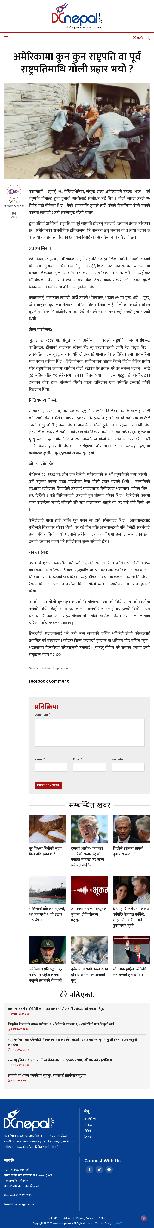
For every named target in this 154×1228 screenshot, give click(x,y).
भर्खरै (139, 38)
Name (40, 759)
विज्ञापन (67, 1218)
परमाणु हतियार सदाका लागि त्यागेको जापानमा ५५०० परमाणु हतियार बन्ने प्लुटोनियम (60, 1060)
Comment (42, 714)
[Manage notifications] (144, 1218)
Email (77, 759)
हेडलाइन (88, 1137)
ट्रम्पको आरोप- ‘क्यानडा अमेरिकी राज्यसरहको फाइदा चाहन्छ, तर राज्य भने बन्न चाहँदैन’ (87, 857)
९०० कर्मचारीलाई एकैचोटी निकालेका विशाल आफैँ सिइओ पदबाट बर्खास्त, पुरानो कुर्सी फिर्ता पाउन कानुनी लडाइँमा (72, 1042)
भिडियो (87, 1131)
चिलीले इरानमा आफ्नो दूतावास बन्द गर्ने (128, 851)
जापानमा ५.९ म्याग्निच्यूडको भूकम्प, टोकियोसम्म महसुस (89, 914)
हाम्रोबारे (53, 1218)
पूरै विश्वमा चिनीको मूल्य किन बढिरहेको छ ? (45, 851)
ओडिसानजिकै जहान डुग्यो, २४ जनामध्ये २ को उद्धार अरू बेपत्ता (47, 914)
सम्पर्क (102, 1218)
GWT (119, 1223)
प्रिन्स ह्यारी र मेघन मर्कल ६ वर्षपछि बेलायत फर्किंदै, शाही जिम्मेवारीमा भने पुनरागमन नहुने (131, 917)
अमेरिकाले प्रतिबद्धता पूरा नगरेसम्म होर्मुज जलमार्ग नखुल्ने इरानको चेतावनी (46, 975)
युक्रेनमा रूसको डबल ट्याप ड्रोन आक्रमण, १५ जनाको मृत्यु (89, 975)
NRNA (88, 1125)
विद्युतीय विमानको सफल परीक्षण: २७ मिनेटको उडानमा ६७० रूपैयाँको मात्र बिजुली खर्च (61, 1024)
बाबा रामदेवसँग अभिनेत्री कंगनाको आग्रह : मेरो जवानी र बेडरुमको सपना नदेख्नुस (56, 1009)
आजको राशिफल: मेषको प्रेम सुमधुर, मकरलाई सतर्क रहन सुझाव (47, 1076)
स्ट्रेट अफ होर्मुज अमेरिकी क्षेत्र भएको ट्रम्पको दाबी (129, 972)
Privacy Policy (84, 1218)
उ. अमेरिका (90, 1119)
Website (117, 759)
